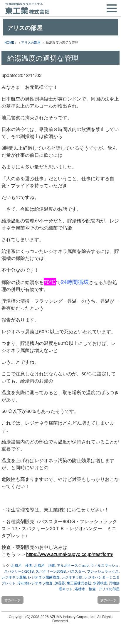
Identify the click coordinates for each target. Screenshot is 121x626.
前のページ (12, 600)
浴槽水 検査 (85, 588)
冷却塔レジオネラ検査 (35, 582)
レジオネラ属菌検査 (44, 576)
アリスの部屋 (31, 42)
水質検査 (100, 582)
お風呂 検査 (21, 565)
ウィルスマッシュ (104, 565)
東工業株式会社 (79, 582)
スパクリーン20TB (19, 571)
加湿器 (59, 582)
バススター (76, 571)
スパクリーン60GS (51, 571)
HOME (9, 42)
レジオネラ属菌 (13, 576)
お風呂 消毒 (44, 565)
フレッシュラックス (103, 571)
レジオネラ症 (72, 576)
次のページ (108, 600)
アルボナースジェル (73, 565)
